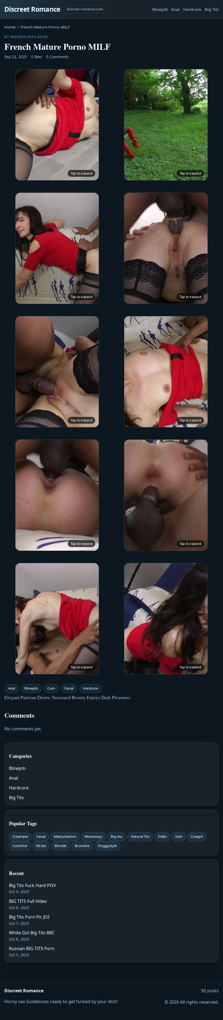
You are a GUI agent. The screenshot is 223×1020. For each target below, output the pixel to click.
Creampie (20, 836)
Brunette (82, 845)
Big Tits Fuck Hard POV (32, 885)
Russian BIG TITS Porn (31, 948)
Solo (178, 836)
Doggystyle (107, 845)
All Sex (41, 845)
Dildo (162, 836)
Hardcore (192, 9)
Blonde (60, 845)
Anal (175, 9)
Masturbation (65, 836)
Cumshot (20, 845)
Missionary (93, 836)
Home (10, 27)
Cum (51, 688)
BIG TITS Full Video (28, 901)
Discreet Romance (32, 9)
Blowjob (160, 9)
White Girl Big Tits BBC (32, 933)
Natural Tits (140, 836)
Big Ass (116, 836)
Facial (68, 688)
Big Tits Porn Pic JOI (29, 917)
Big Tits (212, 9)
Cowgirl (197, 836)
